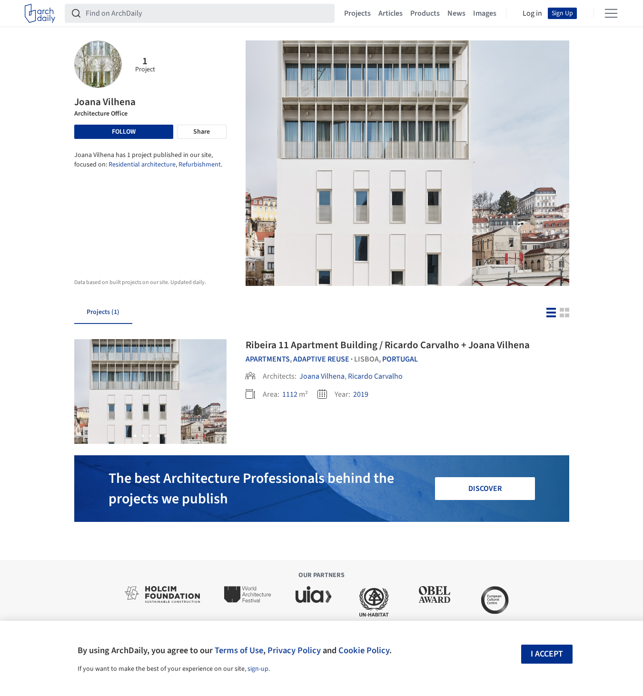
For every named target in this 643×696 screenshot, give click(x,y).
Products (425, 13)
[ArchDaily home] (40, 13)
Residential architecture (142, 164)
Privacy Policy (294, 650)
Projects (357, 13)
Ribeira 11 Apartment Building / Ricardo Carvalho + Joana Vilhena (388, 345)
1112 (289, 394)
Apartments (268, 359)
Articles (390, 13)
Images (484, 13)
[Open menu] (611, 13)
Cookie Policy (363, 650)
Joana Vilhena (322, 376)
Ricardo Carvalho (375, 376)
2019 (360, 394)
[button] (135, 436)
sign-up (257, 669)
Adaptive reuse (321, 359)
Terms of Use (239, 650)
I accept (547, 654)
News (456, 13)
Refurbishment (199, 164)
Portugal (400, 359)
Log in (532, 13)
